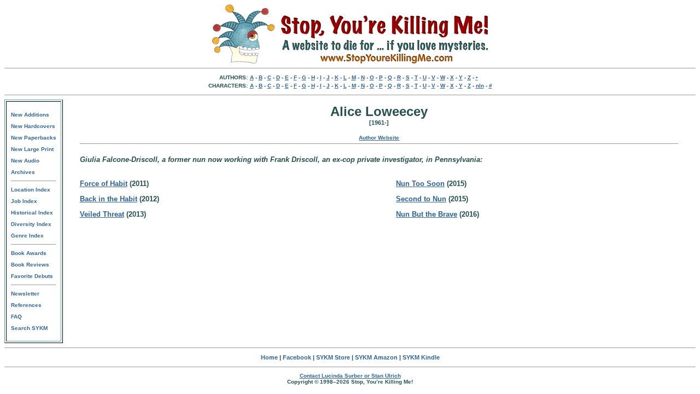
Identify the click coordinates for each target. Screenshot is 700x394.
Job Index (24, 201)
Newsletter (25, 294)
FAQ (16, 317)
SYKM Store (333, 357)
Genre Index (27, 236)
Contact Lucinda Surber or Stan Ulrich (350, 376)
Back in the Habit (108, 199)
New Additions (30, 115)
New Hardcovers (33, 126)
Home (269, 357)
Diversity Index (31, 224)
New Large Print (32, 149)
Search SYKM (29, 328)
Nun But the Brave (426, 214)
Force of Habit (103, 183)
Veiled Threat (102, 214)
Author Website (379, 138)
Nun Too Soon (420, 183)
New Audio (25, 161)
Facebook (297, 357)
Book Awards (28, 253)
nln (480, 86)
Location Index (30, 190)
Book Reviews (30, 265)
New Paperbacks (33, 138)
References (26, 305)
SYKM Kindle (421, 357)
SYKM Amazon (376, 357)
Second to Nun (421, 199)
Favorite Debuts (32, 276)
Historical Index (32, 213)
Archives (23, 172)
